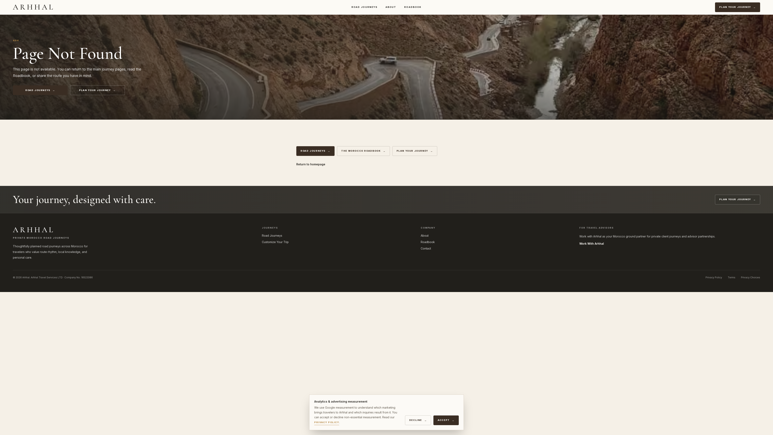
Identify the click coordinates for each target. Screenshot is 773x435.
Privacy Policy (714, 277)
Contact (426, 248)
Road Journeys (364, 7)
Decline (415, 420)
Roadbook (413, 7)
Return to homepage (310, 164)
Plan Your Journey (735, 7)
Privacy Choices (750, 277)
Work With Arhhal (591, 243)
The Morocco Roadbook (361, 150)
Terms (731, 277)
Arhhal (34, 7)
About (390, 7)
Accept (444, 420)
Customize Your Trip (275, 242)
